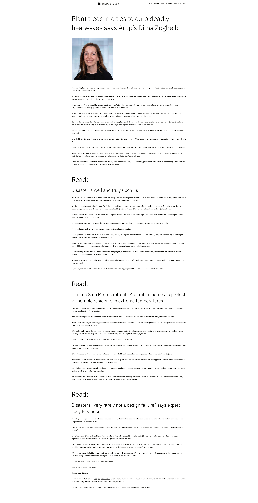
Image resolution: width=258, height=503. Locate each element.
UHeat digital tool (141, 215)
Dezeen (147, 487)
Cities (73, 88)
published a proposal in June (124, 206)
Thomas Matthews (89, 467)
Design (156, 4)
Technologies (166, 4)
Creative (177, 4)
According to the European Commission (86, 139)
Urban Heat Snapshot (106, 105)
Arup (148, 88)
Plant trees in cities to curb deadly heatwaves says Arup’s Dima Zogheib (105, 487)
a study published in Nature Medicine (100, 99)
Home (150, 4)
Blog (184, 4)
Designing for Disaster (82, 91)
